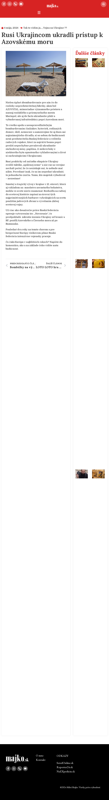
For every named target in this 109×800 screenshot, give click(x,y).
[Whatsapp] (9, 3)
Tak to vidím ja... (32, 28)
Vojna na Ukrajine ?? (55, 28)
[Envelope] (21, 3)
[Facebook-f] (3, 3)
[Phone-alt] (15, 3)
